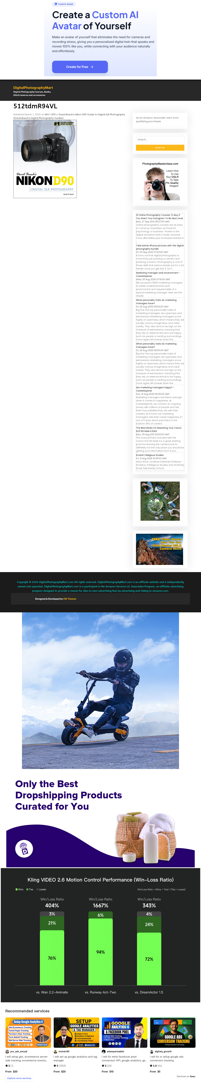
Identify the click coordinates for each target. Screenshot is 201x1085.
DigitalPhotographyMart (33, 88)
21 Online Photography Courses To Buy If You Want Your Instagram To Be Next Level (159, 216)
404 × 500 (50, 114)
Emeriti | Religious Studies (150, 455)
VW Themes (69, 598)
